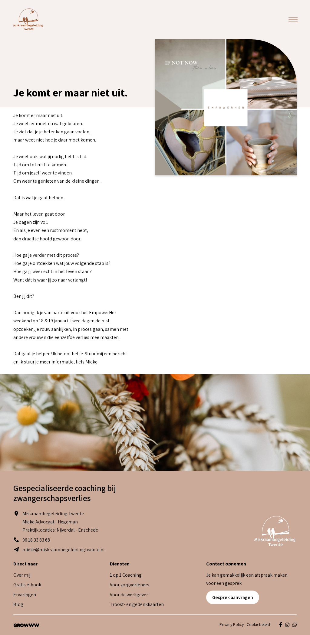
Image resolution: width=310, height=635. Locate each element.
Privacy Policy (231, 624)
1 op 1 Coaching (126, 575)
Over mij (21, 575)
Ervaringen (24, 594)
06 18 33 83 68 (36, 540)
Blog (18, 604)
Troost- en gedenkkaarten (137, 604)
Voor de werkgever (129, 594)
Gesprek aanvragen (232, 597)
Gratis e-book (27, 584)
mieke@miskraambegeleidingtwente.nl (63, 549)
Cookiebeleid (258, 624)
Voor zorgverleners (129, 584)
